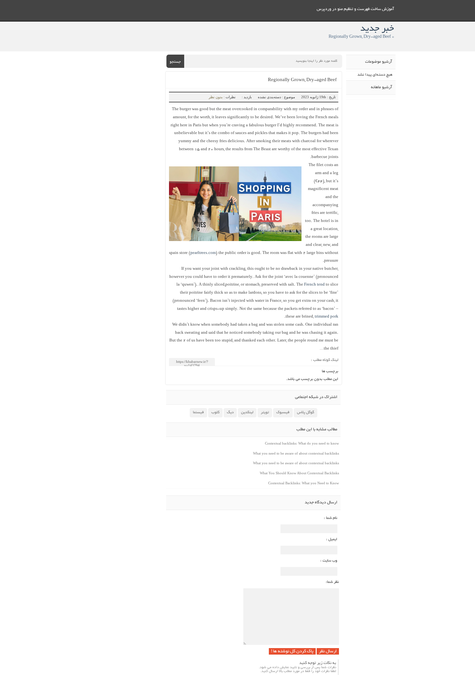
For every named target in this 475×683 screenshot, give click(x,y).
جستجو (175, 62)
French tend (314, 285)
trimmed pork (326, 317)
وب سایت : (328, 561)
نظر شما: (332, 582)
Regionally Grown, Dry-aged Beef (302, 80)
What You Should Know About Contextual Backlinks (299, 473)
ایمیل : (331, 539)
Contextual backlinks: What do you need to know (302, 443)
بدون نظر (216, 97)
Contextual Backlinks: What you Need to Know (303, 483)
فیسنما (198, 412)
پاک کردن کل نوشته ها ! (292, 651)
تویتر (265, 412)
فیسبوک (283, 412)
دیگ (230, 412)
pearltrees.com (203, 253)
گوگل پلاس (305, 412)
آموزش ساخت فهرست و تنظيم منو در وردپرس (355, 9)
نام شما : (330, 518)
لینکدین (247, 412)
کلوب (215, 412)
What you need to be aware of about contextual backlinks (296, 453)
